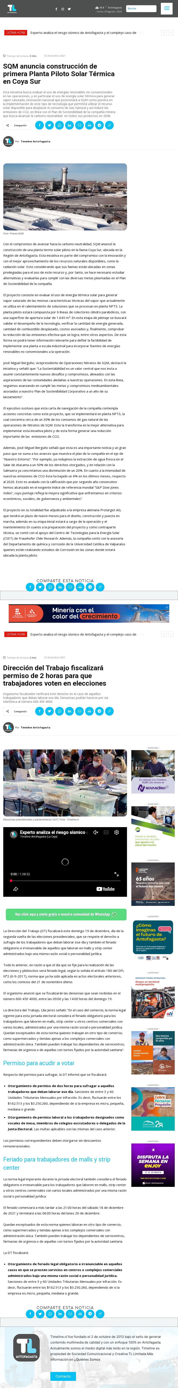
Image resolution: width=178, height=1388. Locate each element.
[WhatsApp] (59, 125)
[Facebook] (56, 9)
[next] (171, 32)
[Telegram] (99, 125)
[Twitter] (69, 9)
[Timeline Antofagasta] (9, 141)
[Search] (152, 8)
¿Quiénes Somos (87, 1359)
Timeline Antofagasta (35, 141)
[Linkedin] (69, 125)
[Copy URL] (109, 125)
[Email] (79, 125)
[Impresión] (89, 125)
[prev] (164, 32)
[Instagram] (63, 9)
